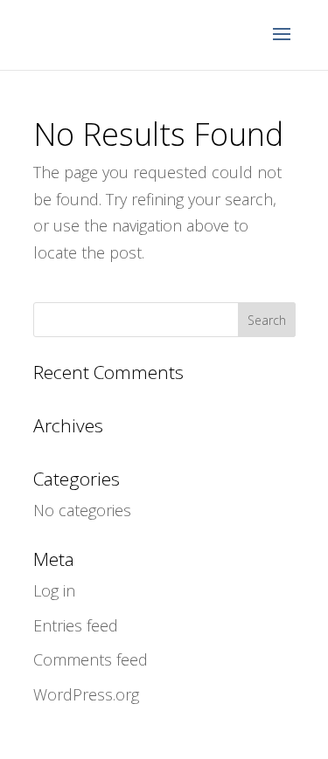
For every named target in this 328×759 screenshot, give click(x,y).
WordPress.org (86, 694)
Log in (54, 590)
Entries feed (75, 625)
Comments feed (90, 659)
